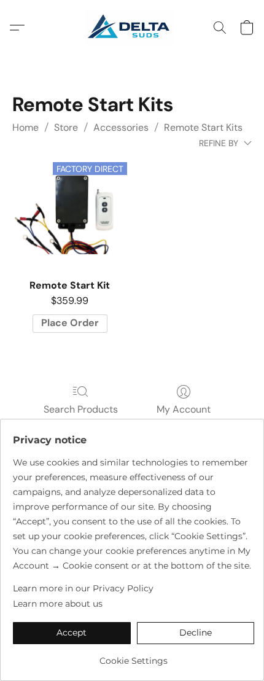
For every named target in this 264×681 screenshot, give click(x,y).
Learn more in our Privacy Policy (83, 588)
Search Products (81, 409)
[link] (133, 656)
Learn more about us (58, 603)
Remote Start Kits (203, 127)
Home (25, 127)
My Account (184, 409)
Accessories (121, 127)
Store (66, 127)
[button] (131, 27)
